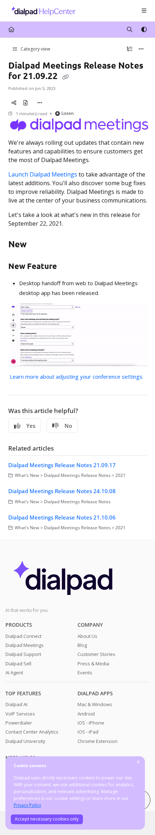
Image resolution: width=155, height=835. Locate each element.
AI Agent (14, 672)
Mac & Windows (95, 704)
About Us (87, 636)
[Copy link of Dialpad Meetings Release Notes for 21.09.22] (65, 76)
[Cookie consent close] (138, 762)
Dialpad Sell (18, 663)
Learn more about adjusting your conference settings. (76, 376)
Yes (30, 425)
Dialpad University (25, 741)
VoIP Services (20, 713)
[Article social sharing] (14, 102)
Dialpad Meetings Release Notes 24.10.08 (62, 491)
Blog (82, 645)
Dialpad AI (16, 704)
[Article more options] (141, 49)
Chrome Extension (98, 741)
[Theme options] (144, 29)
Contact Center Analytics (31, 732)
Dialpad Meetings (24, 645)
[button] (139, 817)
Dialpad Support (23, 654)
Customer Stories (96, 654)
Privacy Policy (27, 805)
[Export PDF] (25, 102)
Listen (67, 113)
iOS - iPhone (91, 722)
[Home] (41, 11)
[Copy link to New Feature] (68, 267)
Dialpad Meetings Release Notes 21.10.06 (62, 517)
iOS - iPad (88, 732)
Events (85, 672)
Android (86, 713)
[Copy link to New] (38, 245)
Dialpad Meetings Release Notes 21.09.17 (62, 465)
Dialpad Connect (23, 636)
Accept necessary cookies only (47, 819)
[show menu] (144, 11)
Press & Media (93, 663)
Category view (34, 49)
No (68, 425)
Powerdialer (18, 722)
